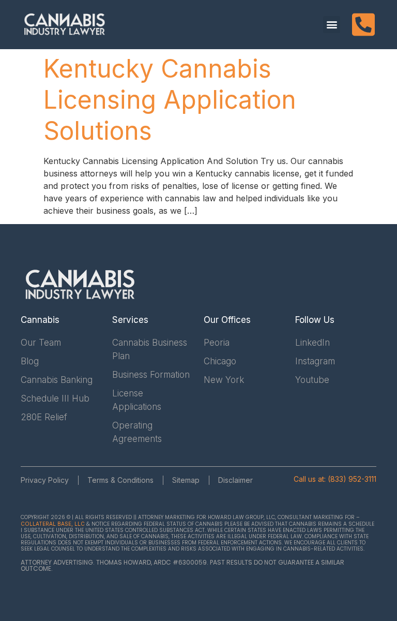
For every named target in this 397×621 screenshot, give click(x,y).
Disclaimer (235, 480)
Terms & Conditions (120, 480)
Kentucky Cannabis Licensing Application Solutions (169, 99)
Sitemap (186, 480)
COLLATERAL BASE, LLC (53, 524)
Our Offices (227, 320)
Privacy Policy (45, 480)
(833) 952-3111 (352, 479)
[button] (331, 24)
